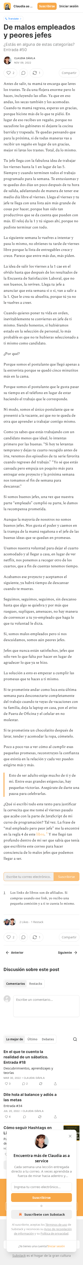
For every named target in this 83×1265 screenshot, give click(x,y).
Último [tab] (32, 1039)
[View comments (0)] (23, 72)
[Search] (75, 1039)
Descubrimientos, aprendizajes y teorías (28, 1070)
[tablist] (24, 983)
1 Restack (37, 922)
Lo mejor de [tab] (14, 1039)
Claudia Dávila (24, 58)
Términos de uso (56, 1225)
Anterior (17, 953)
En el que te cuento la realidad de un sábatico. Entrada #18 (26, 1057)
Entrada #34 (13, 1105)
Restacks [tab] (35, 984)
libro (40, 834)
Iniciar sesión (69, 6)
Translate (13, 18)
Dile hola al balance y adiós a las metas (30, 1097)
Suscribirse (47, 6)
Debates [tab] (48, 1039)
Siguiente (65, 953)
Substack (19, 1255)
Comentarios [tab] (15, 984)
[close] (70, 1136)
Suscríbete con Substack (44, 1214)
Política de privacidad (54, 1233)
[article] (41, 1067)
